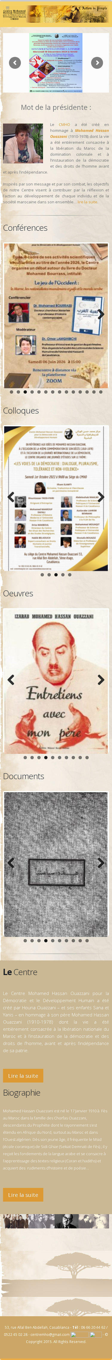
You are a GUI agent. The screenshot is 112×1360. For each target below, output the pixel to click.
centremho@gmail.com (50, 1334)
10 (73, 392)
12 (87, 392)
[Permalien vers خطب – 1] (56, 681)
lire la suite (87, 202)
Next (99, 315)
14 (100, 392)
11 (80, 392)
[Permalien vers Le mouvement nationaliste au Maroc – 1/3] (56, 864)
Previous (13, 315)
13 (94, 392)
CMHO (64, 124)
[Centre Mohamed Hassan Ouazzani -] (56, 14)
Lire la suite (23, 1075)
